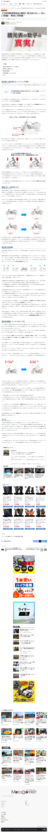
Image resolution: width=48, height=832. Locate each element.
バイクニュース (22, 644)
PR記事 (23, 659)
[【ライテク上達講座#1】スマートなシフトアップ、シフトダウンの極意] (18, 715)
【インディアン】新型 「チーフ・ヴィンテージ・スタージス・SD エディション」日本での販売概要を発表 (27, 642)
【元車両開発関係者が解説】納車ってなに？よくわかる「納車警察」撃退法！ (39, 476)
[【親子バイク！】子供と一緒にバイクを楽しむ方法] (18, 731)
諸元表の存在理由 (6, 70)
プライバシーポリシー (17, 829)
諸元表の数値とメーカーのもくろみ (9, 73)
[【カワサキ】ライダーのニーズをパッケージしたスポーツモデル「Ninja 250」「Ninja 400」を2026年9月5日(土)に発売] (30, 771)
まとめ (4, 75)
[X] (44, 827)
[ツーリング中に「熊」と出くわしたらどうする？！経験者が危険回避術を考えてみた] (16, 649)
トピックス (28, 644)
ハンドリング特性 (14, 536)
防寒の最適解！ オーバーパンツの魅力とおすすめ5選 (6, 721)
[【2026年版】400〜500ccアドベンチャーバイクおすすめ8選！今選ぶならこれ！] (41, 753)
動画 (20, 659)
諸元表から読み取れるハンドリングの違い (10, 66)
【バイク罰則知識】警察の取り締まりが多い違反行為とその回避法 (30, 737)
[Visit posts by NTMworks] (3, 23)
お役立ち (24, 651)
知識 (6, 10)
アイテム (21, 632)
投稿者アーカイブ (41, 466)
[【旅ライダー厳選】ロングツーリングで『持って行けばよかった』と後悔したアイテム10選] (16, 669)
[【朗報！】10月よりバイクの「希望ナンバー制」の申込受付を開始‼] (16, 636)
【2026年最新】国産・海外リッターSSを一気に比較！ (6, 777)
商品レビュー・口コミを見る (7, 499)
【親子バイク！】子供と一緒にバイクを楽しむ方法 (18, 737)
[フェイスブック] (43, 827)
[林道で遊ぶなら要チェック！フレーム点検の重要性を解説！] (18, 753)
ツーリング (28, 651)
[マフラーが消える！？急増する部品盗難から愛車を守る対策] (41, 731)
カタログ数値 (7, 536)
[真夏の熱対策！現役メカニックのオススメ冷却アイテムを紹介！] (16, 631)
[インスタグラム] (46, 827)
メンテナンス (29, 632)
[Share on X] (8, 19)
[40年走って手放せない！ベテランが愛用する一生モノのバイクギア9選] (16, 664)
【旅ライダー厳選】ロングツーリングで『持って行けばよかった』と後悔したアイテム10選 (27, 669)
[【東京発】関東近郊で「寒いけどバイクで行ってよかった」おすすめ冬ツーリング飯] (6, 731)
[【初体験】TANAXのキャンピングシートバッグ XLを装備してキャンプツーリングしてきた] (16, 657)
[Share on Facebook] (6, 19)
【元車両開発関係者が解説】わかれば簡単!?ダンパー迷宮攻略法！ (18, 476)
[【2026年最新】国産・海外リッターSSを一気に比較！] (16, 676)
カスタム (25, 632)
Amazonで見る (8, 506)
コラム (3, 10)
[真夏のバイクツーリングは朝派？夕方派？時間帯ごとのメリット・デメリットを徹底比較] (30, 753)
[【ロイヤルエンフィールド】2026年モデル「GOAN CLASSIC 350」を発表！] (18, 771)
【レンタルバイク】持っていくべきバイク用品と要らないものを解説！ (30, 721)
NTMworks (7, 22)
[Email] (10, 19)
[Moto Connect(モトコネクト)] (6, 1)
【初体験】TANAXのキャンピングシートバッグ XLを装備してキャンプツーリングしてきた (27, 656)
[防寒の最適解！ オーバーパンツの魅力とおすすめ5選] (6, 715)
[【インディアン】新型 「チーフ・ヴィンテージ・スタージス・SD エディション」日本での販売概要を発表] (16, 642)
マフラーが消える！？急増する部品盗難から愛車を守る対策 (41, 737)
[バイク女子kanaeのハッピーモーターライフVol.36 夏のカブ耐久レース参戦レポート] (41, 771)
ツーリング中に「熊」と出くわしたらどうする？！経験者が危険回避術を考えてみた (27, 648)
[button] (44, 830)
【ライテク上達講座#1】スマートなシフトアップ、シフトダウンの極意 (18, 721)
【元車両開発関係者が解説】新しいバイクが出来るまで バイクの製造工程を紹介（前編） (8, 477)
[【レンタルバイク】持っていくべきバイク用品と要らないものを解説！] (30, 715)
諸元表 (21, 536)
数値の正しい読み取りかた (8, 68)
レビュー (26, 659)
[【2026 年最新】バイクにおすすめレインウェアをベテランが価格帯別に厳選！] (41, 715)
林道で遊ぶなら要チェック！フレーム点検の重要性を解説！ (18, 759)
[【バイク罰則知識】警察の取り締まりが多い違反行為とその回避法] (30, 731)
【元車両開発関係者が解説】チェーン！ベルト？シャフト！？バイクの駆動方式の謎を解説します (29, 477)
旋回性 (19, 536)
